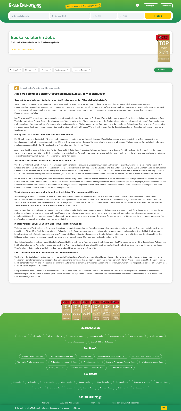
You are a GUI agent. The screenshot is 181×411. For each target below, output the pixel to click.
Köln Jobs (17, 382)
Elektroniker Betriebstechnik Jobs (63, 362)
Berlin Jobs (32, 382)
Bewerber (166, 6)
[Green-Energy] (25, 5)
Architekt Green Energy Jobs (32, 356)
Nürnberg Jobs (106, 388)
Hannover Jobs (84, 382)
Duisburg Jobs (123, 388)
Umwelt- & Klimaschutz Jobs (102, 342)
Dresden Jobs (88, 388)
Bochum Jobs (141, 388)
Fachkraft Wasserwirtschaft (121, 368)
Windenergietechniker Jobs (152, 362)
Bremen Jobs (55, 388)
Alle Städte (37, 336)
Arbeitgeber (151, 6)
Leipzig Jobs (71, 388)
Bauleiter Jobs (86, 356)
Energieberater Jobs (91, 362)
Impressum (95, 403)
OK (163, 408)
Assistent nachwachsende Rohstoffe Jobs (87, 368)
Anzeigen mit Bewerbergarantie (125, 403)
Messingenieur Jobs (56, 368)
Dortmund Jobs (122, 382)
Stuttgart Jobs (161, 382)
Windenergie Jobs (96, 336)
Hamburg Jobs (48, 382)
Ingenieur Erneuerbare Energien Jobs (120, 362)
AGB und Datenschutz (69, 403)
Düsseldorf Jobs (103, 382)
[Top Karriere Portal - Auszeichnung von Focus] (90, 310)
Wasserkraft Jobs (117, 336)
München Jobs (66, 382)
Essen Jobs (39, 388)
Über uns (45, 403)
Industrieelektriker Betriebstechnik (111, 356)
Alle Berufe (22, 336)
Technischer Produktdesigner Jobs (30, 362)
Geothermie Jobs (156, 336)
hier (79, 408)
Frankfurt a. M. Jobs (142, 382)
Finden (158, 16)
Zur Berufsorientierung (24, 49)
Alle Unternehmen (55, 336)
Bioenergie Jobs (136, 336)
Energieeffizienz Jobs (76, 342)
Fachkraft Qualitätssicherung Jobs (145, 356)
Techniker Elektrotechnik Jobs (61, 356)
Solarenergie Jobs (75, 336)
